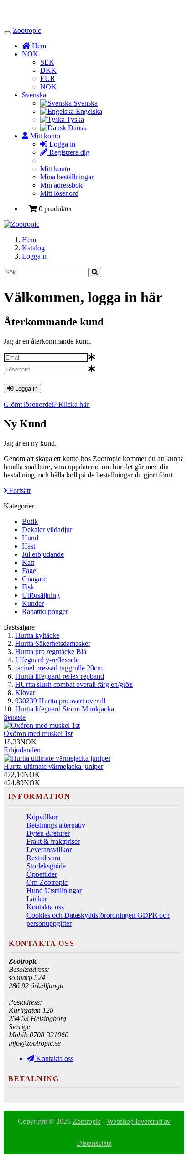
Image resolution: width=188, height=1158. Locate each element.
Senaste (15, 717)
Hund (30, 538)
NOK (30, 54)
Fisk (28, 587)
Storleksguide (46, 866)
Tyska (74, 119)
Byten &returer (48, 833)
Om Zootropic (47, 882)
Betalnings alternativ (55, 825)
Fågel (30, 570)
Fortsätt (19, 490)
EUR (47, 78)
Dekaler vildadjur (47, 529)
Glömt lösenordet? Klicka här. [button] (47, 404)
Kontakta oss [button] (53, 1058)
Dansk (76, 128)
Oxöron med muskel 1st (38, 733)
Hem (29, 240)
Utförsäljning (41, 595)
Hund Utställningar (54, 890)
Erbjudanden (22, 750)
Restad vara (43, 858)
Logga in (61, 144)
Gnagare (34, 579)
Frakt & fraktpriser (53, 841)
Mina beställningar (67, 177)
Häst (28, 546)
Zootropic (27, 30)
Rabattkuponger (45, 611)
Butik (30, 521)
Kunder (33, 603)
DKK (48, 70)
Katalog (33, 248)
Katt (28, 562)
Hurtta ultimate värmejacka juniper (53, 766)
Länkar (36, 899)
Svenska (34, 95)
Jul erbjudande (43, 554)
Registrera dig (68, 152)
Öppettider (41, 874)
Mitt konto (55, 169)
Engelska (88, 111)
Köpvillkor (42, 817)
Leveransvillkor (49, 849)
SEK (47, 62)
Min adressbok (61, 185)
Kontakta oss (45, 907)
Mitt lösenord (59, 193)
